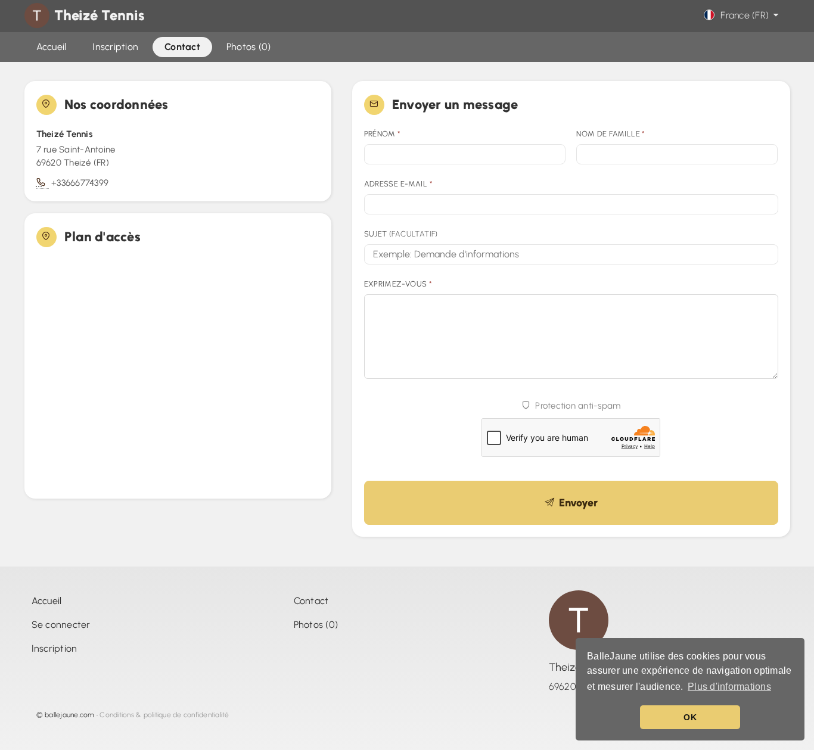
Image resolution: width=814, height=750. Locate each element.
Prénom (382, 133)
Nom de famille (610, 133)
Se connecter (61, 624)
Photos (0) (316, 624)
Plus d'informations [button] (729, 686)
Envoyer (576, 502)
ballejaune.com (70, 715)
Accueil (47, 600)
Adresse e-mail (398, 183)
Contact (311, 600)
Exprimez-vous (398, 283)
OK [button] (690, 717)
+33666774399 (79, 183)
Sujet (401, 233)
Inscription (54, 648)
